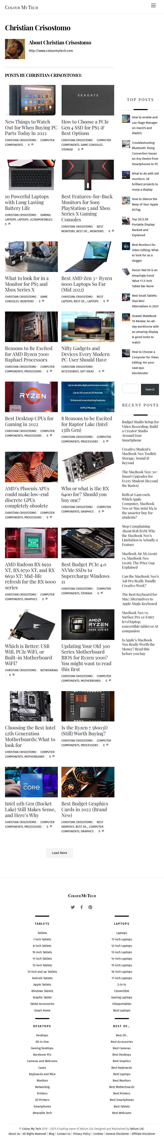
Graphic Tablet (42, 997)
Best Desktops (121, 1054)
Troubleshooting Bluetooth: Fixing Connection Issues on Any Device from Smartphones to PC (145, 153)
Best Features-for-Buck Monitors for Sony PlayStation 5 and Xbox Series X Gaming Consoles (87, 208)
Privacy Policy (82, 1134)
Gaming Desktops (42, 1048)
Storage (67, 149)
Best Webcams (121, 1113)
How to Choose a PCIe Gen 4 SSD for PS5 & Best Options (85, 127)
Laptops (22, 219)
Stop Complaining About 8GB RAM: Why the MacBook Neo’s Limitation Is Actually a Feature (140, 535)
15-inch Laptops (121, 965)
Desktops (42, 1035)
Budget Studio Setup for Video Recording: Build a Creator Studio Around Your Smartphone (140, 431)
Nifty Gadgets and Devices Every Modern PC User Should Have (85, 354)
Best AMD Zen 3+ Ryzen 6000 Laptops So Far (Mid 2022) (86, 284)
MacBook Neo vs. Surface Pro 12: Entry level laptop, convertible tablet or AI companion (140, 621)
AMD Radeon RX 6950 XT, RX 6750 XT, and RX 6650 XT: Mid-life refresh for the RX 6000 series (30, 575)
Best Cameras (122, 1048)
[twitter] (73, 907)
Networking (49, 670)
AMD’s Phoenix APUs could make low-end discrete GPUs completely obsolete (27, 497)
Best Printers (121, 1093)
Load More (59, 853)
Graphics (87, 511)
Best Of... (82, 231)
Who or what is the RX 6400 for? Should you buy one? (85, 494)
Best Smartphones (122, 1100)
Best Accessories (122, 1042)
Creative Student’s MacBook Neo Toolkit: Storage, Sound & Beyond (139, 456)
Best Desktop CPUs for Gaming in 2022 (29, 421)
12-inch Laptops (121, 946)
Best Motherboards (121, 1087)
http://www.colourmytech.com (51, 51)
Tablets (42, 933)
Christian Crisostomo (20, 140)
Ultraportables (41, 219)
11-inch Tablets (42, 958)
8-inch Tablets (42, 946)
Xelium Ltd (136, 1129)
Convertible (121, 991)
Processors (33, 371)
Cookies (98, 1134)
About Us (14, 1134)
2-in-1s (121, 984)
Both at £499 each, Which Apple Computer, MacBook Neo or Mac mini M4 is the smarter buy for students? (139, 506)
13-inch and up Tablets (42, 971)
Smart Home (42, 1010)
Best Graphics (122, 1061)
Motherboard (91, 680)
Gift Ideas (87, 371)
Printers (42, 1093)
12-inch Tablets (42, 965)
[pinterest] (90, 907)
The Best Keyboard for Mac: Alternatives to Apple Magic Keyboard (139, 599)
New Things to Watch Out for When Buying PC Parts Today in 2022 (31, 127)
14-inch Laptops (121, 958)
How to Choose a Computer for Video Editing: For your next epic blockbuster (145, 362)
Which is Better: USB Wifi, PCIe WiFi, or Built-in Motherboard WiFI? (28, 654)
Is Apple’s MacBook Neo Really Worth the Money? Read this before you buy (138, 647)
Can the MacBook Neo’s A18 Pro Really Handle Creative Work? (140, 580)
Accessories (70, 371)
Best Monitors (122, 1080)
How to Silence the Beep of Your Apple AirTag (145, 204)
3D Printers (42, 1100)
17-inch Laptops (122, 978)
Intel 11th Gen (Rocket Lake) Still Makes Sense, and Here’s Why (30, 809)
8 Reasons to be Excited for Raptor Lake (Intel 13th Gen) (86, 424)
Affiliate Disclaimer (143, 1134)
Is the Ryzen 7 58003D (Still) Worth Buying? (84, 730)
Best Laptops (121, 1010)
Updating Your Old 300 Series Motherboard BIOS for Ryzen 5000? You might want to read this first (86, 657)
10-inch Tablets (42, 952)
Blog (51, 1134)
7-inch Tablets (42, 939)
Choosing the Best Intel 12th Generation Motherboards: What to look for (30, 736)
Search (150, 389)
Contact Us (63, 1134)
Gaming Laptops (121, 997)
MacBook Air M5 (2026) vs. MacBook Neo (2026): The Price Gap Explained (139, 560)
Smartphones (42, 1106)
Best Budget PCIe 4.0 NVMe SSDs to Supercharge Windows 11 (85, 573)
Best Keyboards (121, 1067)
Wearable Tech (42, 1113)
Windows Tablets (42, 991)
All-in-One (42, 1042)
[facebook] (82, 907)
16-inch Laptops (121, 971)
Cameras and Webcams (42, 1061)
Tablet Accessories (42, 1004)
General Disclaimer (117, 1134)
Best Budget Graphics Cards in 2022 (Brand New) (84, 809)
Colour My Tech (31, 1129)
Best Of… (122, 1035)
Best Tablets (122, 1106)
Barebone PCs (42, 1054)
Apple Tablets (42, 984)
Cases (42, 1067)
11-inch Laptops (122, 939)
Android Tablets (42, 978)
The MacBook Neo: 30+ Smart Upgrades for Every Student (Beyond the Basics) (140, 479)
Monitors (97, 231)
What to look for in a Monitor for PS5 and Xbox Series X (27, 284)
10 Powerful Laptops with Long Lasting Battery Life (27, 202)
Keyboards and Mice (42, 1074)
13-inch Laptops (121, 952)
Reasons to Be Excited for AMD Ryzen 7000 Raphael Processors (28, 354)
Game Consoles (92, 145)
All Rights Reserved (34, 1134)
